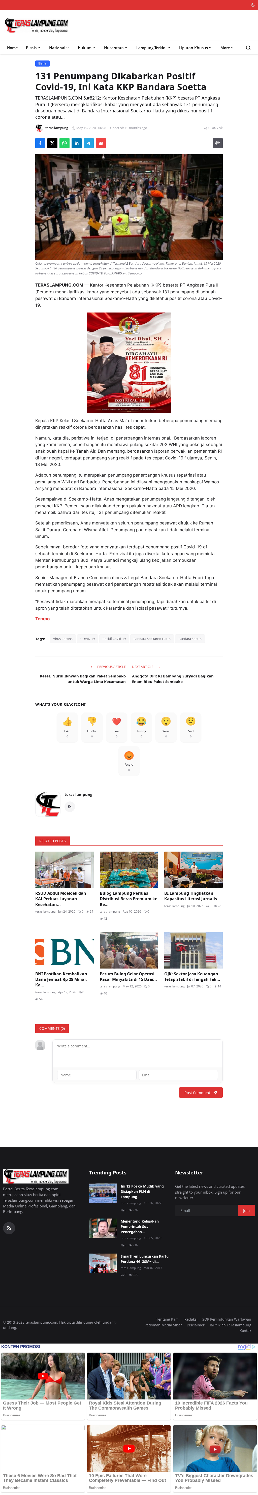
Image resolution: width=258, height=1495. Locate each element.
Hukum (84, 47)
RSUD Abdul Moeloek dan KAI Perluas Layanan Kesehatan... (60, 898)
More (225, 47)
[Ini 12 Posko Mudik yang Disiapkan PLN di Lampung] (103, 1193)
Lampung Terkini (151, 47)
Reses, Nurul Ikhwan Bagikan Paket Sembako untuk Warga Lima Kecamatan (83, 678)
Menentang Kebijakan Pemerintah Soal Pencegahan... (140, 1226)
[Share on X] (52, 143)
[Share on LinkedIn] (77, 143)
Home (12, 47)
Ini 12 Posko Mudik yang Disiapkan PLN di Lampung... (142, 1191)
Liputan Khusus (193, 47)
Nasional (57, 47)
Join (246, 1210)
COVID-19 (87, 638)
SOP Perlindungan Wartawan (226, 1319)
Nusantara (114, 47)
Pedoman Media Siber (163, 1325)
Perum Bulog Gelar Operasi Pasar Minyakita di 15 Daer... (128, 976)
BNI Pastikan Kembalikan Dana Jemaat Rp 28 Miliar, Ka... (61, 979)
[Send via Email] (101, 143)
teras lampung (78, 794)
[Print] (218, 143)
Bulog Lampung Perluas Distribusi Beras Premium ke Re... (128, 898)
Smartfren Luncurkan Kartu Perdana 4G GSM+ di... (145, 1259)
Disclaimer (196, 1325)
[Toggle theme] (253, 5)
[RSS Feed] (69, 806)
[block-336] (129, 363)
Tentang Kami (168, 1319)
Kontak (245, 1330)
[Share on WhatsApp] (64, 143)
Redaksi (191, 1319)
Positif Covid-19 (114, 638)
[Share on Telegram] (89, 143)
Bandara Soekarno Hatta (152, 638)
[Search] (248, 48)
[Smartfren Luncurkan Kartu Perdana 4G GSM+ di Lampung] (103, 1263)
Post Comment (197, 1092)
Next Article (143, 666)
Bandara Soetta (190, 638)
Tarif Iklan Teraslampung (230, 1325)
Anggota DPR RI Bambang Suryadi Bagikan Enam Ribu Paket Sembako (173, 678)
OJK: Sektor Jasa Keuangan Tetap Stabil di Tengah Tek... (192, 976)
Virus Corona (63, 638)
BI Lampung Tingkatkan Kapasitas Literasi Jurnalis (191, 895)
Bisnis (31, 47)
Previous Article (111, 666)
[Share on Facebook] (40, 143)
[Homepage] (37, 25)
